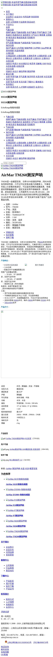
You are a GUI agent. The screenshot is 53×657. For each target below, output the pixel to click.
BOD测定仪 (24, 151)
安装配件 (31, 124)
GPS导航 (20, 135)
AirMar (9, 468)
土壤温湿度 (11, 143)
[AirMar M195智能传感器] (17, 479)
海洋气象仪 (11, 135)
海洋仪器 (10, 132)
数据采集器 (22, 124)
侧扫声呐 (23, 158)
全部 (8, 22)
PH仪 (49, 151)
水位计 (15, 158)
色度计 (15, 151)
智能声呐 (28, 135)
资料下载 (10, 237)
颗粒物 (17, 130)
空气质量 (10, 130)
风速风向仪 (17, 122)
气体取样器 (26, 130)
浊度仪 (9, 151)
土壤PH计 (45, 145)
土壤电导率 (31, 143)
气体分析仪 (36, 130)
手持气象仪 (42, 119)
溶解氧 (39, 151)
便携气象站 (11, 119)
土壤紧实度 (28, 145)
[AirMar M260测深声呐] (16, 521)
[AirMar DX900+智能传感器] (18, 489)
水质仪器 (10, 148)
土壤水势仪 (17, 145)
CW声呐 (36, 135)
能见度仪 (12, 124)
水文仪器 (10, 156)
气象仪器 (10, 117)
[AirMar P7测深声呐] (15, 510)
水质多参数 (11, 153)
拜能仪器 (5, 612)
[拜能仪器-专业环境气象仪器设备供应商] (26, 3)
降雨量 (42, 122)
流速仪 (9, 158)
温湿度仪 (27, 122)
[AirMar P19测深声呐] (15, 500)
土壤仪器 (10, 140)
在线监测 (20, 153)
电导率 (32, 151)
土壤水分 (37, 145)
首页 (8, 12)
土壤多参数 (21, 143)
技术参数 (10, 235)
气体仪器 (10, 127)
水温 (23, 468)
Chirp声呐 (44, 135)
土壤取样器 (42, 143)
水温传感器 (19, 138)
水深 (27, 468)
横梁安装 (33, 468)
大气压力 (35, 122)
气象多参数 (21, 119)
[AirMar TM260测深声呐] (17, 531)
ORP (44, 151)
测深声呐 (31, 158)
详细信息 (10, 232)
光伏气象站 (31, 119)
